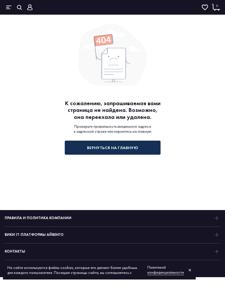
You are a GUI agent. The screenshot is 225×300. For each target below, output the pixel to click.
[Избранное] (205, 7)
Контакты (15, 251)
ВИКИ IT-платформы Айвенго (34, 234)
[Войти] (30, 7)
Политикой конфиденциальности (165, 270)
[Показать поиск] (19, 7)
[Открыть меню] (9, 7)
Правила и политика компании (38, 217)
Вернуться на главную (112, 147)
